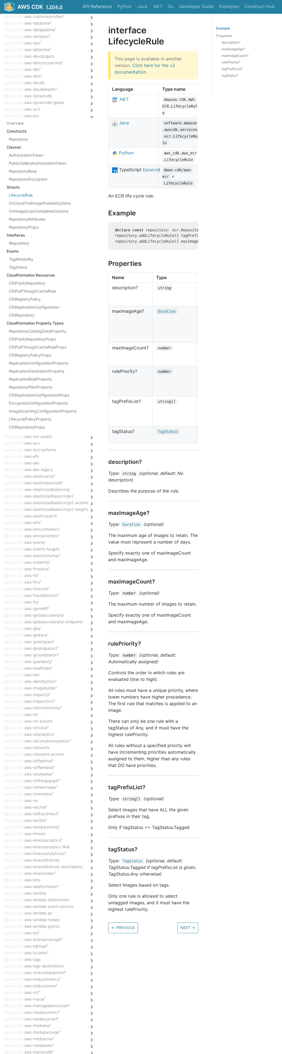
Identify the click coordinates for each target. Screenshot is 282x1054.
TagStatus (18, 267)
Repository (18, 139)
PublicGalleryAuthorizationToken (37, 163)
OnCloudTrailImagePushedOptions (40, 203)
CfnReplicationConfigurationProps (39, 395)
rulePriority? (231, 62)
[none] (105, 30)
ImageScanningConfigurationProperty (43, 411)
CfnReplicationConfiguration (34, 307)
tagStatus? (230, 75)
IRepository (19, 243)
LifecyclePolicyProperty (30, 419)
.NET (157, 6)
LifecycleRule (21, 195)
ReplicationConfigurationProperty (39, 363)
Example (223, 28)
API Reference (97, 6)
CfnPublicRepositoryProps (32, 339)
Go (171, 6)
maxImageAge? (233, 49)
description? (231, 42)
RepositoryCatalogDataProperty (37, 331)
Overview (15, 123)
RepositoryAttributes (27, 219)
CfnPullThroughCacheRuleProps (37, 347)
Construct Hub (260, 6)
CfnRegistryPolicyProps (30, 355)
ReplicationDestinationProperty (36, 371)
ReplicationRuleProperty (30, 379)
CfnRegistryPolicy (25, 299)
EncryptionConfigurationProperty (38, 403)
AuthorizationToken (26, 155)
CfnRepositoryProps (27, 427)
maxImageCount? (235, 55)
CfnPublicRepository (27, 283)
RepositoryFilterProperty (31, 387)
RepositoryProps (24, 227)
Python (124, 6)
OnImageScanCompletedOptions (38, 211)
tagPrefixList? (232, 69)
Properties (224, 36)
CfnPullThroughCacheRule (32, 291)
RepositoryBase (23, 171)
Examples (229, 6)
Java (142, 6)
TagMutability (21, 259)
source (152, 169)
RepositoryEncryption (28, 179)
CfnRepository (21, 315)
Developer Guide (196, 6)
